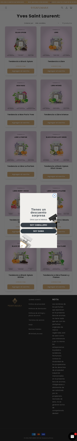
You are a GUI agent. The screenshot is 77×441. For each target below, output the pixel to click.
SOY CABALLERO (38, 225)
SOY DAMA (38, 231)
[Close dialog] (54, 195)
